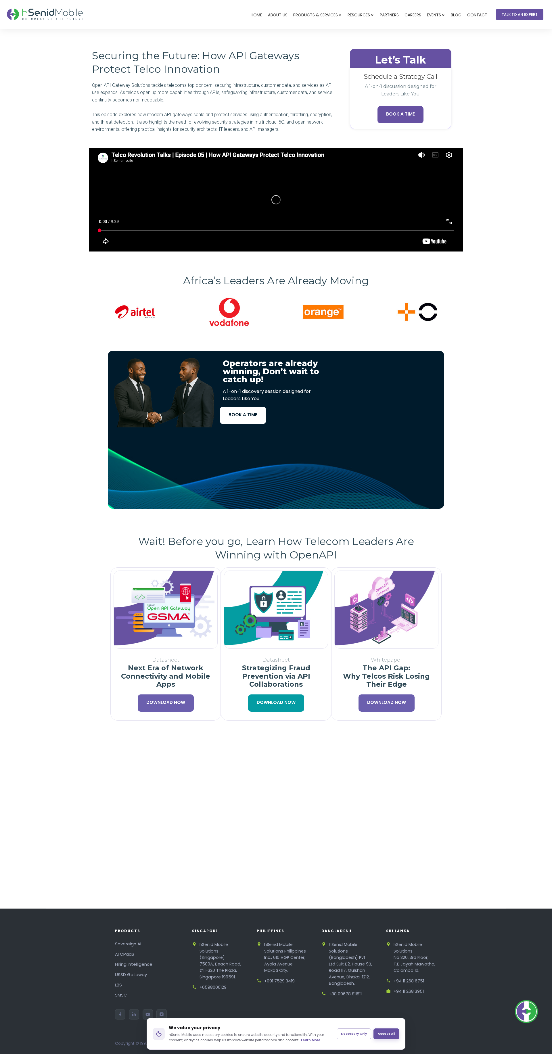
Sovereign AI (128, 944)
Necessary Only (354, 1034)
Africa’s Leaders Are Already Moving (276, 280)
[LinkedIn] (134, 1014)
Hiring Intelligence (133, 964)
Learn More (310, 1040)
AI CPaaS (124, 954)
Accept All (386, 1034)
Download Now (165, 702)
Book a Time (400, 114)
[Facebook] (120, 1014)
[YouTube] (148, 1014)
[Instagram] (161, 1014)
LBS (118, 985)
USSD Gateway (131, 975)
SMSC (121, 995)
